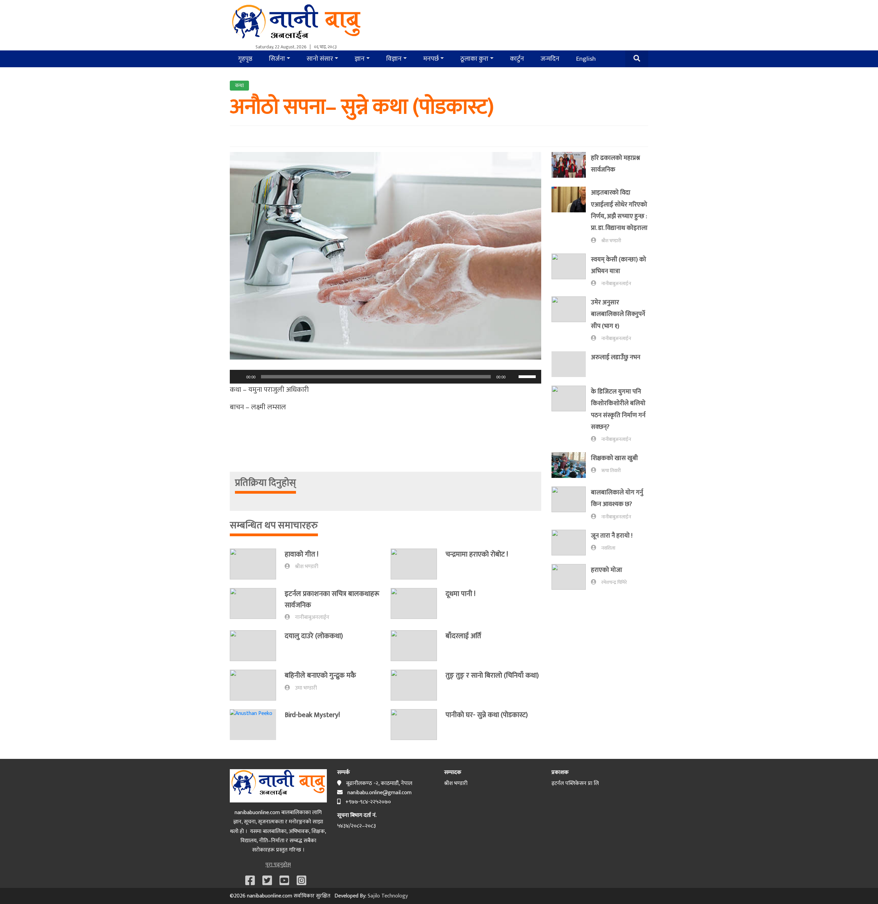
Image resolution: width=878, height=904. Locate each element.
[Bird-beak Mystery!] (257, 724)
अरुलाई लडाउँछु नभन (615, 357)
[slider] (528, 376)
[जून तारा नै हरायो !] (571, 542)
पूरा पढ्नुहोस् (278, 864)
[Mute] (513, 376)
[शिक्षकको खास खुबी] (571, 465)
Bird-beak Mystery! (312, 715)
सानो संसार (320, 58)
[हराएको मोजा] (571, 577)
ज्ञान (360, 58)
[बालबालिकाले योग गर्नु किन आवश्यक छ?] (571, 503)
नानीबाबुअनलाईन (312, 617)
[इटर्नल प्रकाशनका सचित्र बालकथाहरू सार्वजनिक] (257, 605)
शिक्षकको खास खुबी (614, 458)
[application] (385, 377)
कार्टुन (517, 58)
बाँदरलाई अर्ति (463, 636)
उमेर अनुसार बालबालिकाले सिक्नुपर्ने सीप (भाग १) (618, 314)
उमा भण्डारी (306, 688)
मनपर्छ (431, 58)
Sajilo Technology (388, 896)
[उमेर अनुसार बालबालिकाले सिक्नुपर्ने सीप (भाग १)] (571, 319)
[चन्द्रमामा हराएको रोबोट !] (418, 564)
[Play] (238, 376)
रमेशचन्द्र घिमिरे (614, 582)
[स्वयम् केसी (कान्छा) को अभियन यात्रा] (571, 271)
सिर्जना (277, 58)
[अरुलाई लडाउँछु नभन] (571, 364)
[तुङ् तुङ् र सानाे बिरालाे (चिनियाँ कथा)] (418, 685)
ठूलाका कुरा (474, 58)
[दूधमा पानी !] (418, 603)
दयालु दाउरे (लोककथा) (314, 636)
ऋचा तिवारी (611, 471)
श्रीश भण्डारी (306, 566)
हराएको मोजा (606, 570)
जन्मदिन (550, 58)
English (586, 58)
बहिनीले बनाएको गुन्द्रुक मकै (320, 675)
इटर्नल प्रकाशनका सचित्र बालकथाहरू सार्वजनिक (332, 599)
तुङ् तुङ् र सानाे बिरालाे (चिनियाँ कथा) (492, 675)
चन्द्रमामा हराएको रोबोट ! (477, 554)
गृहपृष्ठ (245, 58)
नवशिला (608, 548)
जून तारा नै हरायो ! (611, 535)
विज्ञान (394, 58)
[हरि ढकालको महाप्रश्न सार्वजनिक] (571, 165)
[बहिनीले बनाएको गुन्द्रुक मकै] (257, 685)
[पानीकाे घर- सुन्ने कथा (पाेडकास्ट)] (418, 724)
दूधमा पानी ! (460, 594)
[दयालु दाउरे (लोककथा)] (257, 645)
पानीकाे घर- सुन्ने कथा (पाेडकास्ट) (487, 715)
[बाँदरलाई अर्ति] (418, 645)
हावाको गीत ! (301, 554)
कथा (239, 85)
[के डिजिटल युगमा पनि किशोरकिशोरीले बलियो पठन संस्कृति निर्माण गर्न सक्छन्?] (571, 415)
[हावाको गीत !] (257, 564)
